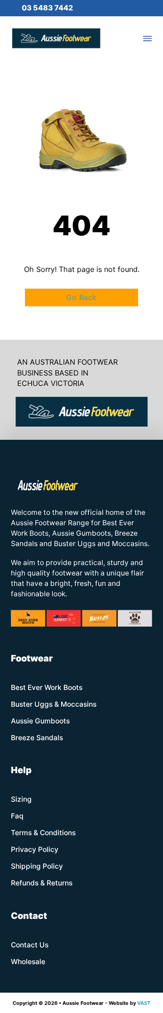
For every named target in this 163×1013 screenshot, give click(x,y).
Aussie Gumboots (40, 721)
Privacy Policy (34, 849)
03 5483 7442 (47, 7)
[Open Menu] (147, 38)
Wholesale (28, 961)
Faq (17, 816)
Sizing (21, 799)
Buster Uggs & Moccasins (53, 704)
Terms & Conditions (43, 832)
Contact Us (29, 945)
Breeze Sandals (37, 737)
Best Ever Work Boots (46, 687)
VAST (143, 1003)
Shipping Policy (37, 866)
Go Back (81, 297)
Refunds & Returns (41, 883)
